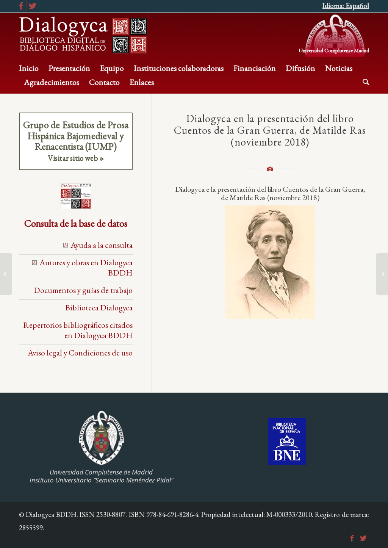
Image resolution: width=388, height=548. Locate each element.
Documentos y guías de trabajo (83, 290)
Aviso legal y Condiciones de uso (80, 352)
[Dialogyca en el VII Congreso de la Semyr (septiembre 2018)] (382, 274)
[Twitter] (32, 5)
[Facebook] (21, 5)
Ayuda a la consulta (101, 245)
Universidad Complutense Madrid (334, 50)
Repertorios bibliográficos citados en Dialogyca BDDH (78, 329)
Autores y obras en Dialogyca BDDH (86, 267)
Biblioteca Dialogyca (99, 307)
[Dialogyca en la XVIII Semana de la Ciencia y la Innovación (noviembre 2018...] (6, 274)
